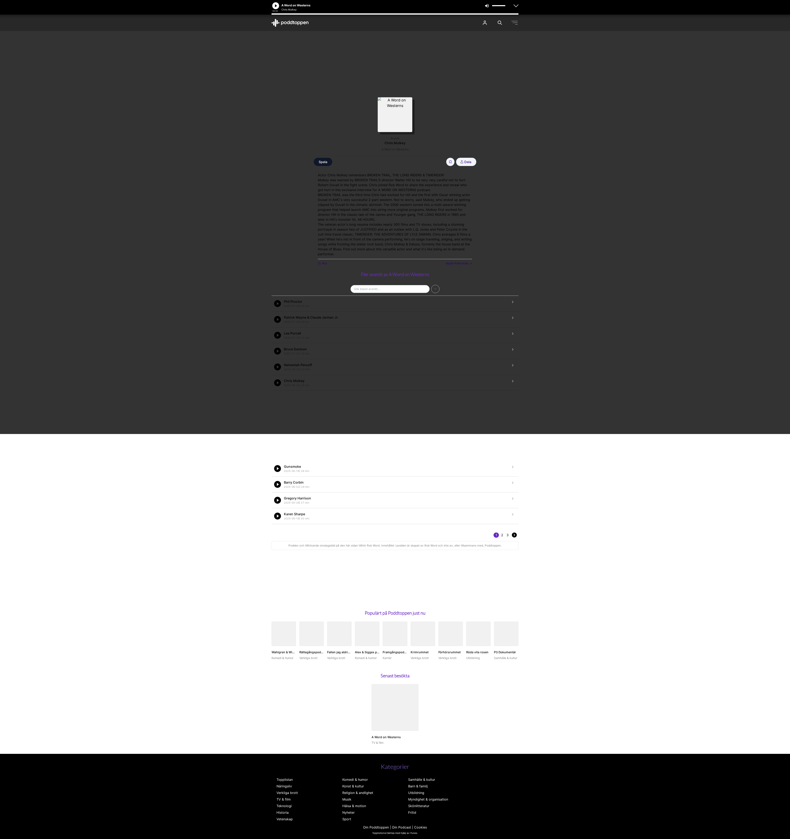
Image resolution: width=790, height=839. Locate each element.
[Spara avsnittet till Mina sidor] (450, 162)
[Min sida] (485, 23)
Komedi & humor (355, 779)
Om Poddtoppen (376, 827)
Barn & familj (418, 786)
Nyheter (348, 812)
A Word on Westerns (395, 149)
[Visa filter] (435, 289)
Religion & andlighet (357, 793)
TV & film (283, 799)
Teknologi (284, 806)
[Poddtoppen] (290, 23)
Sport (346, 819)
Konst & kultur (353, 786)
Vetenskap (284, 819)
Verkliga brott (287, 793)
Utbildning (416, 793)
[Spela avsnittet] (277, 304)
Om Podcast (401, 827)
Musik (346, 799)
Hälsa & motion (354, 806)
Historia (282, 812)
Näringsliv (284, 786)
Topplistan (284, 779)
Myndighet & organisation (428, 799)
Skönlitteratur (418, 806)
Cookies (420, 827)
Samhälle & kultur (421, 779)
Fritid (412, 812)
